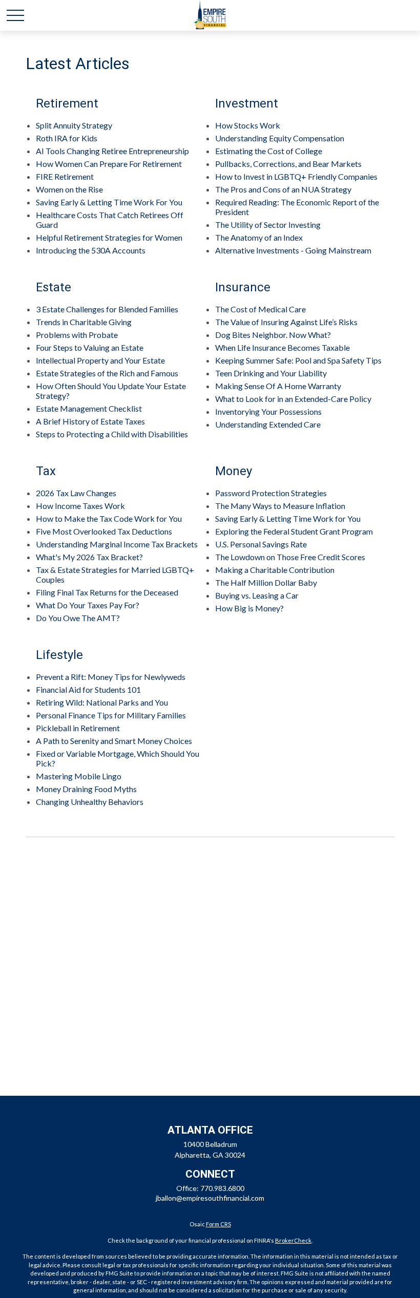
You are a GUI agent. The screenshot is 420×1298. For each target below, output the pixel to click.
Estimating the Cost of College (268, 151)
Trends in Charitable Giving (84, 322)
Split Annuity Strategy (74, 125)
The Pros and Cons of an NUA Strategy (283, 189)
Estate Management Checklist (89, 408)
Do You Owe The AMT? (78, 618)
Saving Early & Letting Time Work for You (288, 518)
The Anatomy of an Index (259, 237)
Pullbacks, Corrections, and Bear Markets (288, 163)
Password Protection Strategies (271, 493)
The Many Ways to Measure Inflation (280, 505)
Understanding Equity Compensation (279, 138)
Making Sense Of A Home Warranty (278, 386)
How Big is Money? (249, 608)
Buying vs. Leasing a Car (257, 595)
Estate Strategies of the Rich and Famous (107, 373)
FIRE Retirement (65, 176)
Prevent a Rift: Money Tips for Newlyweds (110, 677)
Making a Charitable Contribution (274, 569)
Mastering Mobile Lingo (78, 776)
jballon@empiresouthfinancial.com (210, 1198)
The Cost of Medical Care (260, 309)
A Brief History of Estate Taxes (90, 421)
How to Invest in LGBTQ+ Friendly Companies (296, 176)
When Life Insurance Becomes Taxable (282, 347)
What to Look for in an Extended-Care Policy (293, 398)
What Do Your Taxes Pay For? (87, 605)
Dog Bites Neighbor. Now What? (273, 334)
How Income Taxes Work (80, 505)
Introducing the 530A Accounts (90, 250)
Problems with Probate (77, 334)
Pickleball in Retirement (78, 728)
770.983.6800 (222, 1188)
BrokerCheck (293, 1240)
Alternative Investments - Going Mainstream (293, 250)
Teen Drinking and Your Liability (271, 373)
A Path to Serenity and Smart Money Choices (114, 741)
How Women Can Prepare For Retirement (109, 163)
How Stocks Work (247, 125)
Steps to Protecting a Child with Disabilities (112, 434)
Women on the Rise (69, 189)
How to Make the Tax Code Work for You (109, 518)
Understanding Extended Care (268, 424)
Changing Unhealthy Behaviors (89, 801)
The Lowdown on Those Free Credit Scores (290, 557)
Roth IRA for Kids (66, 138)
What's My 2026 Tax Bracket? (89, 557)
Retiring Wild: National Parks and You (102, 702)
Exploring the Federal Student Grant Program (294, 531)
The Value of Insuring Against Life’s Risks (286, 322)
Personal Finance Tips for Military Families (111, 715)
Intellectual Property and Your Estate (100, 360)
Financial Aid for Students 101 (88, 689)
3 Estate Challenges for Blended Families (107, 309)
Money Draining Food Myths (86, 789)
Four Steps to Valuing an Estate (89, 347)
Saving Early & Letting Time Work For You (109, 202)
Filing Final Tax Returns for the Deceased (107, 592)
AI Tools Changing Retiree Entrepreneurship (112, 151)
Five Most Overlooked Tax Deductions (104, 531)
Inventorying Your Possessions (268, 411)
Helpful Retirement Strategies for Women (109, 237)
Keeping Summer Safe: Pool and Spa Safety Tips (298, 360)
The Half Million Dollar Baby (266, 582)
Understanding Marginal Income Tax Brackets (117, 544)
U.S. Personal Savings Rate (261, 544)
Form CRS (218, 1224)
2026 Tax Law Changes (76, 493)
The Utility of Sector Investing (268, 224)
